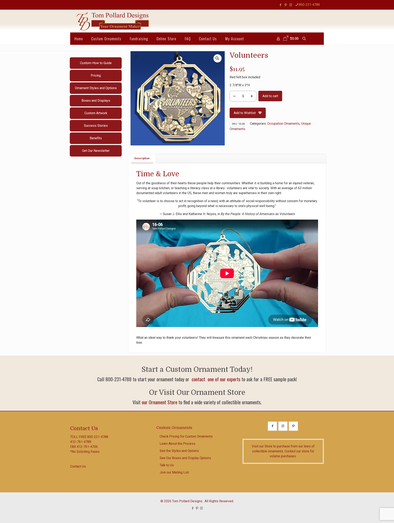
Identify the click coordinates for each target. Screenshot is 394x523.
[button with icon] (272, 426)
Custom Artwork (95, 113)
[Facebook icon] (280, 5)
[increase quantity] (251, 96)
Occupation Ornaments (283, 124)
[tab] (142, 158)
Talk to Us (167, 465)
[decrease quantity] (234, 96)
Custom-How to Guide (96, 63)
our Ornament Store (159, 402)
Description (142, 158)
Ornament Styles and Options (96, 88)
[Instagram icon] (290, 5)
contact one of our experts (215, 379)
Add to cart (270, 96)
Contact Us (78, 466)
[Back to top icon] (374, 514)
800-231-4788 (309, 5)
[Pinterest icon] (285, 5)
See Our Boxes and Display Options (185, 458)
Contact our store (297, 451)
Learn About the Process (177, 444)
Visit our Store (262, 446)
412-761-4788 (80, 442)
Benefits (96, 138)
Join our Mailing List (174, 472)
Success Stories (96, 126)
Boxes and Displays (95, 101)
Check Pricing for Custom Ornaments (186, 436)
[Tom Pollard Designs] (113, 21)
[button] (217, 58)
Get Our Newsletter (96, 151)
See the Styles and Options (179, 451)
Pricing (96, 75)
